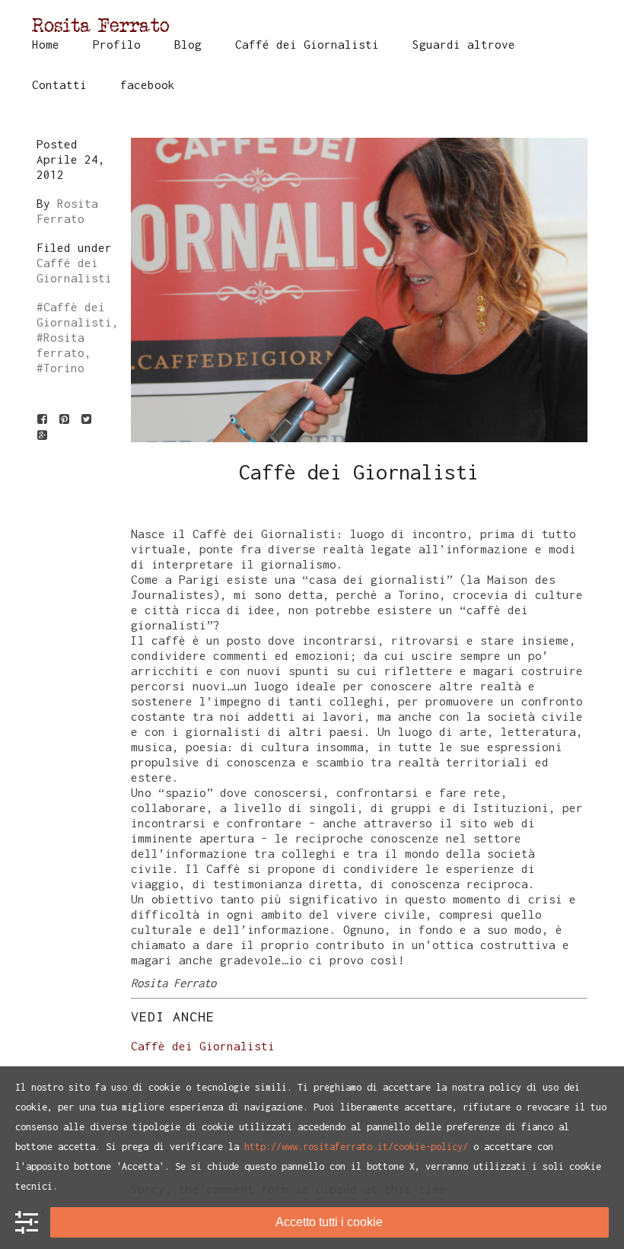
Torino (63, 367)
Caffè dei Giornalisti (203, 1046)
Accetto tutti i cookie (329, 1222)
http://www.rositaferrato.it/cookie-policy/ (356, 1146)
